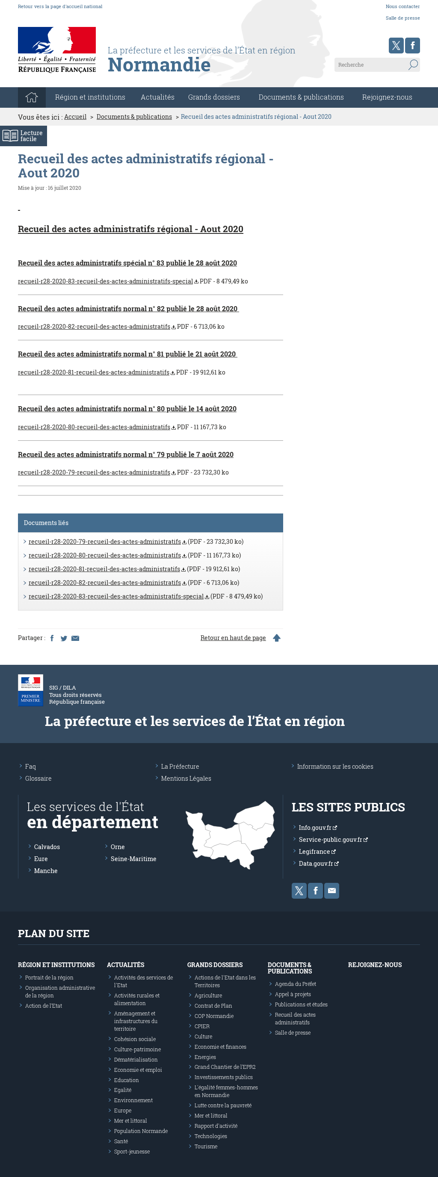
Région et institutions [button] (90, 96)
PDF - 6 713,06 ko (121, 326)
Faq (30, 766)
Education (126, 1080)
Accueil (75, 117)
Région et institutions (56, 965)
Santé (121, 1141)
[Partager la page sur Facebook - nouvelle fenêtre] (52, 637)
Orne (118, 847)
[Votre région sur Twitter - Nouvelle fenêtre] (396, 45)
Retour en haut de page (233, 638)
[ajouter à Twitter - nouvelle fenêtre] (63, 637)
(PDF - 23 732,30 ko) (136, 541)
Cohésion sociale (135, 1038)
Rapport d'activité (216, 1125)
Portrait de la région (49, 977)
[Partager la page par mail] (75, 637)
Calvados (47, 847)
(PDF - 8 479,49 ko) (146, 596)
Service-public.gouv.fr (331, 839)
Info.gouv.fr (316, 827)
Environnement (133, 1100)
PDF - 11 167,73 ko (122, 427)
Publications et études (301, 1004)
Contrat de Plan (213, 1005)
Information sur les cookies (335, 766)
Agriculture (208, 995)
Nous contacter (403, 6)
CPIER (202, 1026)
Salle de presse (403, 18)
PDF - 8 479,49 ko (133, 281)
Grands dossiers (214, 96)
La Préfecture (180, 766)
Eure (41, 859)
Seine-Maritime (134, 859)
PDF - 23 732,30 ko (123, 472)
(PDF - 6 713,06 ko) (134, 582)
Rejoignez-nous (387, 96)
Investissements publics (224, 1077)
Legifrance (315, 851)
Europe (122, 1110)
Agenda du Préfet (295, 983)
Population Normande (141, 1130)
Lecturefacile (32, 136)
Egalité (122, 1089)
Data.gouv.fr (316, 863)
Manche (46, 871)
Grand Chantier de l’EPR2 (225, 1066)
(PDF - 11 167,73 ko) (135, 555)
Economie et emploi (138, 1069)
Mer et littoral (130, 1120)
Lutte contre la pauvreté (223, 1105)
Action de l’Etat (43, 1005)
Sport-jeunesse (132, 1151)
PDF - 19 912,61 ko (121, 372)
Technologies (211, 1136)
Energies (205, 1056)
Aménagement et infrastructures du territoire (135, 1021)
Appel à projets (293, 994)
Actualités (158, 96)
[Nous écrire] (331, 891)
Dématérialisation (136, 1059)
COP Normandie (214, 1015)
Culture (203, 1036)
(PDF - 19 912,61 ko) (134, 569)
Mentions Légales (186, 778)
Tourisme (206, 1146)
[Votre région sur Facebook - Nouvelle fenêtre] (412, 45)
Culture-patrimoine (137, 1049)
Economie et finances (220, 1046)
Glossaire (38, 778)
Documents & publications (301, 96)
